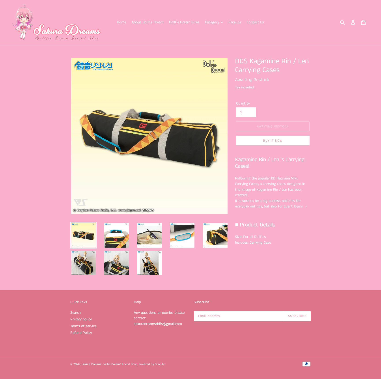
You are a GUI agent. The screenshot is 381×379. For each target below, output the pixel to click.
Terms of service (83, 326)
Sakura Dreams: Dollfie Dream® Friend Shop (109, 364)
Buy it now (272, 140)
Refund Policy (81, 332)
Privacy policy (81, 319)
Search (75, 312)
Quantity (243, 103)
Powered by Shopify (151, 364)
